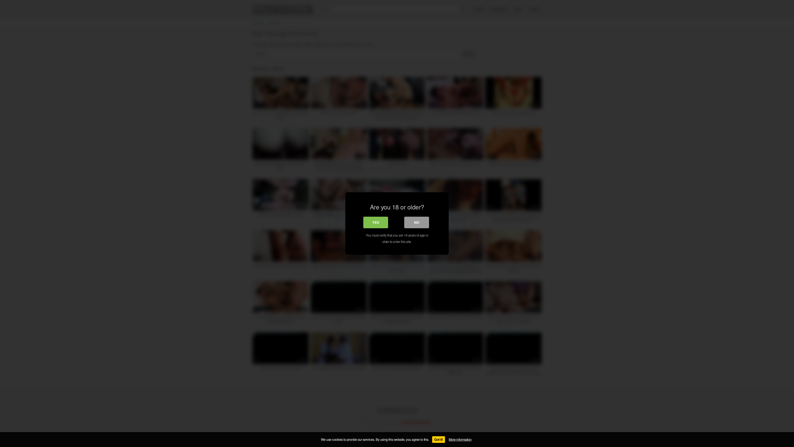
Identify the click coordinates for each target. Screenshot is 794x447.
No (416, 222)
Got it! (438, 439)
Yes (375, 222)
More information (460, 439)
